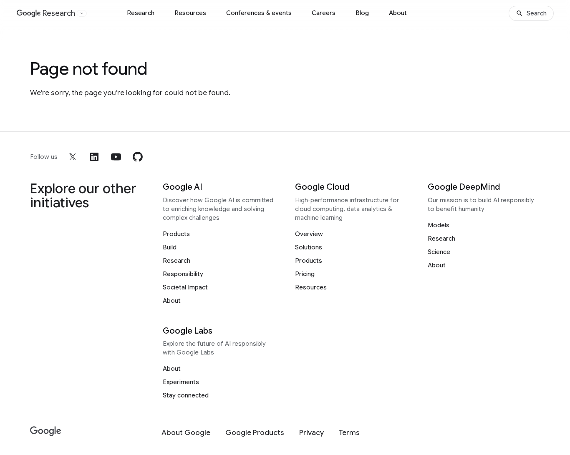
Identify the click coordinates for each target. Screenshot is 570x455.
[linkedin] (94, 157)
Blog (362, 13)
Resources (190, 13)
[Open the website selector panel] (82, 13)
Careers (323, 13)
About (398, 13)
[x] (73, 157)
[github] (138, 157)
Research (140, 13)
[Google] (45, 431)
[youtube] (116, 157)
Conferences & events (259, 13)
